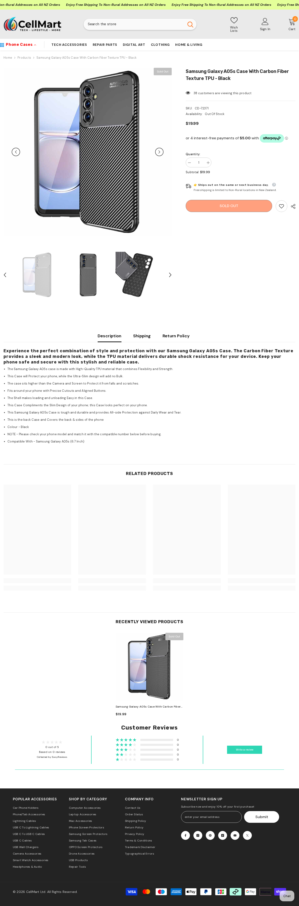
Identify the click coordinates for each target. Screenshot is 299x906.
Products (24, 58)
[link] (281, 206)
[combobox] (134, 24)
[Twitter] (247, 835)
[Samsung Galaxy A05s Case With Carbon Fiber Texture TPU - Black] (149, 667)
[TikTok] (222, 835)
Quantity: (193, 154)
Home (8, 58)
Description (109, 336)
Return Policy (176, 336)
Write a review (244, 749)
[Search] (140, 24)
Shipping (142, 336)
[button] (16, 152)
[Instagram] (197, 835)
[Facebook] (185, 835)
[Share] (291, 206)
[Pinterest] (210, 835)
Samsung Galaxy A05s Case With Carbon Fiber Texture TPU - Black (148, 707)
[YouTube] (235, 835)
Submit (261, 816)
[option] (88, 152)
